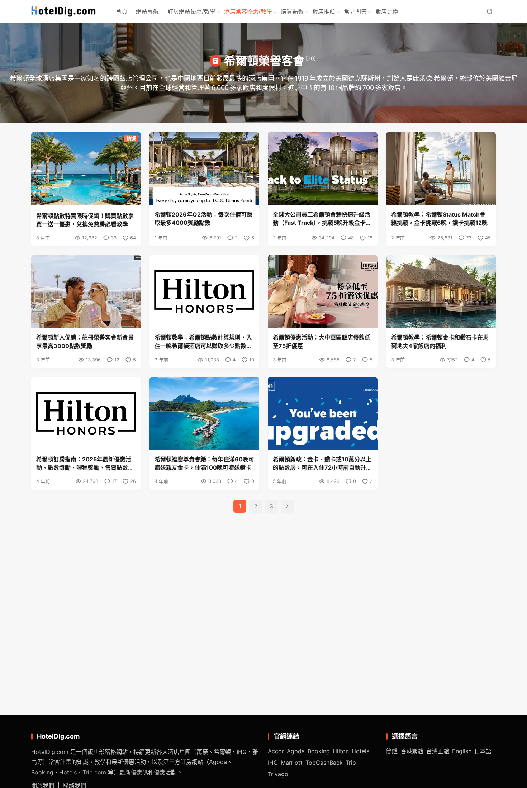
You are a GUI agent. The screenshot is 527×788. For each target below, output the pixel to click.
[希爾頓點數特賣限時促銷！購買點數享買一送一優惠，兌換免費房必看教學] (86, 168)
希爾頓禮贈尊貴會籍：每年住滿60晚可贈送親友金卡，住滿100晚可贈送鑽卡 (204, 463)
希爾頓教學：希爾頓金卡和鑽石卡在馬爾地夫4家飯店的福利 (440, 341)
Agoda (296, 751)
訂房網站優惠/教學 (191, 11)
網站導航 (147, 11)
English (461, 751)
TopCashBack (324, 762)
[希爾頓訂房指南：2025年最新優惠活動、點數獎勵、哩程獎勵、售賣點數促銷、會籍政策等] (86, 413)
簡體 (392, 751)
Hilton (341, 751)
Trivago (278, 774)
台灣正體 (437, 751)
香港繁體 (411, 751)
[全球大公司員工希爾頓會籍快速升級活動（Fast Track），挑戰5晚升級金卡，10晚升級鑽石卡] (323, 168)
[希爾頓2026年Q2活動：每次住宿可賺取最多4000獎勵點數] (204, 168)
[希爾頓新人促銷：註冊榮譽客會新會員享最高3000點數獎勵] (86, 291)
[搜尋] (489, 11)
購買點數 (292, 11)
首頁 (121, 11)
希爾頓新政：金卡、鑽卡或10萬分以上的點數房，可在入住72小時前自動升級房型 (322, 464)
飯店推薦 (323, 11)
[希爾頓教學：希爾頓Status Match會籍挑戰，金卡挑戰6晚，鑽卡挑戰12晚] (441, 168)
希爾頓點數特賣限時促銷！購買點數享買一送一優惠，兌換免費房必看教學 (85, 220)
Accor (276, 751)
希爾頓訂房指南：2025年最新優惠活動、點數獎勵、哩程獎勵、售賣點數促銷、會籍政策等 (85, 464)
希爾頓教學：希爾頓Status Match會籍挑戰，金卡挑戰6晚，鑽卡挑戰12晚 (439, 218)
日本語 (483, 751)
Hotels (360, 751)
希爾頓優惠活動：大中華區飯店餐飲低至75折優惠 (321, 341)
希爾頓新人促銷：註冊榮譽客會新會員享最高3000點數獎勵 (85, 341)
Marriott (292, 762)
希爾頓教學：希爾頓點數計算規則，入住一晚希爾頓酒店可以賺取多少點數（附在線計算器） (203, 342)
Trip (351, 762)
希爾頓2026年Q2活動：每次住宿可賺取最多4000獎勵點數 (203, 218)
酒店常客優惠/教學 (248, 11)
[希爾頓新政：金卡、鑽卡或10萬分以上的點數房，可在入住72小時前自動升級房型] (323, 413)
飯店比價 (386, 11)
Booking (319, 751)
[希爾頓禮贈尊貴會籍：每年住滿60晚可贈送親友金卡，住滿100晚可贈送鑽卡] (204, 413)
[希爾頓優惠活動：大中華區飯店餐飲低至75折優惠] (323, 291)
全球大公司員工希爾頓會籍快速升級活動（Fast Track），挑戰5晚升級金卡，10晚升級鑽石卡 (322, 219)
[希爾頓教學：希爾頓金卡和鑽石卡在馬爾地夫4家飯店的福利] (441, 291)
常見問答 (355, 11)
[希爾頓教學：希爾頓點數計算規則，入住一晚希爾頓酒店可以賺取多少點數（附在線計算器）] (204, 291)
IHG (273, 762)
